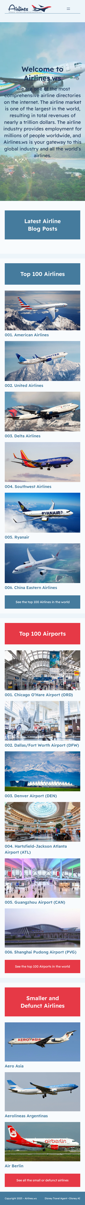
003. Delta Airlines (23, 435)
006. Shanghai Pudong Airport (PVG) (40, 952)
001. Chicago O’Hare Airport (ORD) (39, 694)
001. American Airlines (27, 334)
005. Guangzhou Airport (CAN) (35, 902)
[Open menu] (68, 8)
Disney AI (74, 1198)
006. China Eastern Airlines (31, 587)
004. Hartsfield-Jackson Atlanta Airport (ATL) (36, 849)
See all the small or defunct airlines (42, 1180)
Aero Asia (14, 1065)
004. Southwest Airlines (28, 486)
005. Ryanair (17, 537)
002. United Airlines (24, 385)
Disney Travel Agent (56, 1198)
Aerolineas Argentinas (26, 1115)
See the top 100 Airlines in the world (43, 602)
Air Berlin (14, 1165)
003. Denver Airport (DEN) (31, 795)
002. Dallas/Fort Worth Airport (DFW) (42, 745)
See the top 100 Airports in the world (42, 966)
